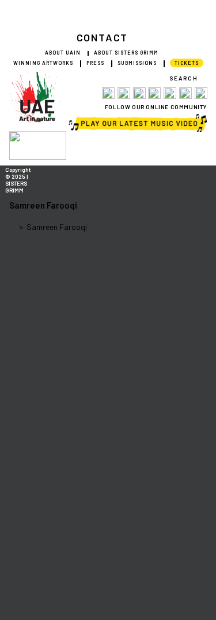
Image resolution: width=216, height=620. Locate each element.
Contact (102, 37)
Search (183, 78)
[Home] (12, 227)
